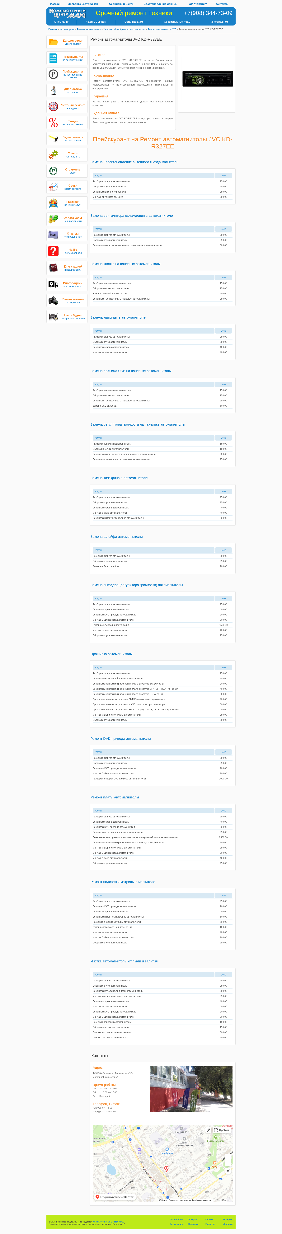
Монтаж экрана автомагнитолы (110, 352)
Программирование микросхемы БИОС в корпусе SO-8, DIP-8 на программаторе (136, 709)
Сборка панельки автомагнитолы (111, 288)
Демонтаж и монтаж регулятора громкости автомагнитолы (125, 454)
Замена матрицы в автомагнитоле (118, 317)
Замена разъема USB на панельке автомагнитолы (131, 371)
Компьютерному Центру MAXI (108, 1222)
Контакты (221, 3)
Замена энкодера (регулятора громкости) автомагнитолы (137, 585)
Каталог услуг (67, 29)
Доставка (228, 1224)
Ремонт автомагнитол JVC (162, 29)
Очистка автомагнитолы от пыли (110, 1037)
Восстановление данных (160, 3)
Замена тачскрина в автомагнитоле (119, 478)
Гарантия (210, 1224)
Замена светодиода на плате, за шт (112, 927)
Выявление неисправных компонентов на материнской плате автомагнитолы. (135, 837)
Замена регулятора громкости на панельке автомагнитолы (138, 424)
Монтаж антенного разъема (108, 197)
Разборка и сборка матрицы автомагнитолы (117, 922)
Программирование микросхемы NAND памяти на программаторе (129, 704)
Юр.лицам (193, 1224)
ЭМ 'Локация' (198, 3)
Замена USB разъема (104, 405)
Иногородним (219, 21)
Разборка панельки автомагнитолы (112, 283)
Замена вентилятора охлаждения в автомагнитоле (132, 215)
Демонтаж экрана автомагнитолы (111, 347)
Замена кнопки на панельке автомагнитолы (126, 264)
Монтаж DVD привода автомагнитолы (113, 620)
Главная (52, 29)
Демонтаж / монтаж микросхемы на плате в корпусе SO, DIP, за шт (129, 683)
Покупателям (176, 1219)
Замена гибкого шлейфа (106, 566)
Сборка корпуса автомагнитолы (110, 186)
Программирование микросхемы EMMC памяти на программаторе (129, 699)
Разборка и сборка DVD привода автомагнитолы (119, 778)
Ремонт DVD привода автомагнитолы (121, 739)
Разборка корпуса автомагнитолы (111, 181)
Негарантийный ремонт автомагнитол (124, 29)
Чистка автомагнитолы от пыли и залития (124, 961)
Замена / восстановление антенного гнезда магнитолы (135, 162)
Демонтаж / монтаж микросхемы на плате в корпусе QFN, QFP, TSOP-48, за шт (135, 689)
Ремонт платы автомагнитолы (115, 797)
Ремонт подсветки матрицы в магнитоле (123, 882)
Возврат (227, 1219)
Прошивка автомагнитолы (112, 654)
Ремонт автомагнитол (89, 29)
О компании (61, 21)
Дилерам (192, 1219)
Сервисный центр (121, 3)
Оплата (209, 1219)
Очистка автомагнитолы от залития (112, 1032)
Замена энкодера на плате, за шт (111, 625)
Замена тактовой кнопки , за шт (110, 293)
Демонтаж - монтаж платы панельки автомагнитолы (121, 298)
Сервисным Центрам (177, 21)
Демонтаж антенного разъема (109, 191)
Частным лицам (96, 21)
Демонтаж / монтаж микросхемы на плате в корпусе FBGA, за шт (128, 694)
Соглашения (176, 1224)
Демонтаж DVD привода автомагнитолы (115, 614)
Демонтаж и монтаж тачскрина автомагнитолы (118, 518)
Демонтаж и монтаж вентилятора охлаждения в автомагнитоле (127, 245)
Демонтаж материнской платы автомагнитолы (118, 678)
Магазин (55, 3)
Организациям (134, 21)
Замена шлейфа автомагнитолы (117, 537)
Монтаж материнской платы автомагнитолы (117, 714)
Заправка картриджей (83, 3)
